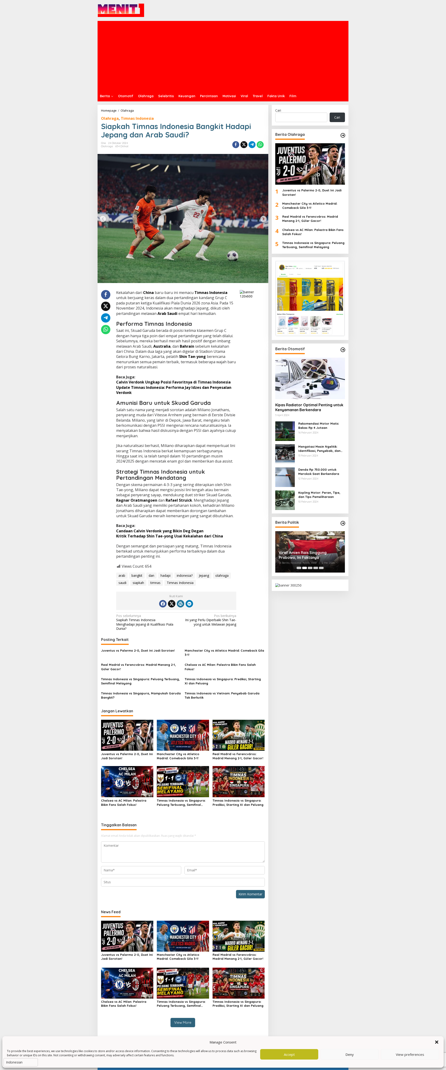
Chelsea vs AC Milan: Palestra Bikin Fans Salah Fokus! (220, 667)
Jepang (204, 575)
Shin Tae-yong (192, 356)
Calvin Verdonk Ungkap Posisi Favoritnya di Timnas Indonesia (173, 382)
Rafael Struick (179, 500)
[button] (436, 1042)
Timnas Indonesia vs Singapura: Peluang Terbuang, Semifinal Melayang (140, 681)
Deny (349, 1054)
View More (182, 1022)
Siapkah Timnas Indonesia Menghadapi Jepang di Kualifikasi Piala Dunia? (144, 622)
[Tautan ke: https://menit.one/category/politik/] (343, 523)
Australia (162, 346)
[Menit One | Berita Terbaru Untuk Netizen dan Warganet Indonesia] (121, 10)
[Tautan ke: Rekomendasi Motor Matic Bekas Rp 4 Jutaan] (285, 430)
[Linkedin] (189, 603)
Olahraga (110, 118)
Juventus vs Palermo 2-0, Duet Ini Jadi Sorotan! (138, 650)
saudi (122, 582)
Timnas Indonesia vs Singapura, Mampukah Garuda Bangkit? (141, 695)
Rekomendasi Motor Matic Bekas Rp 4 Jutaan (318, 426)
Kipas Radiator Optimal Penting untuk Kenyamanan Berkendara (309, 407)
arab (121, 575)
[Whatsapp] (260, 144)
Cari (278, 110)
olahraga (222, 575)
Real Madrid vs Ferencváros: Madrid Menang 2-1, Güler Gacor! (138, 667)
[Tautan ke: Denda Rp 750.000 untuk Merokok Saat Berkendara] (285, 476)
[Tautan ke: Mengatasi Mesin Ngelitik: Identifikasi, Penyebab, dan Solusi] (285, 453)
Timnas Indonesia (137, 118)
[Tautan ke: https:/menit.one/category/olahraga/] (343, 135)
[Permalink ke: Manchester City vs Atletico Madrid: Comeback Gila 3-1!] (183, 735)
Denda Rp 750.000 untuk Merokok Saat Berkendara (318, 472)
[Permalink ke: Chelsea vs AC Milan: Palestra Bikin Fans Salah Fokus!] (127, 781)
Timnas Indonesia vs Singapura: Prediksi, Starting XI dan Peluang (223, 681)
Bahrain (187, 346)
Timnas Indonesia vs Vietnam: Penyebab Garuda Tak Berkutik (222, 695)
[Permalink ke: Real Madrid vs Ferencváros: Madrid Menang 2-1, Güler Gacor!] (239, 735)
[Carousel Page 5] (321, 568)
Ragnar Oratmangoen (136, 500)
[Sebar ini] (235, 144)
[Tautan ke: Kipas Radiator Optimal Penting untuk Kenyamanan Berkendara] (310, 378)
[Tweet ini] (243, 144)
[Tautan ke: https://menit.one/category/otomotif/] (343, 350)
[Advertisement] (223, 55)
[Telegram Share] (252, 144)
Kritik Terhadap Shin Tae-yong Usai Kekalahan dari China (169, 536)
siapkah (138, 582)
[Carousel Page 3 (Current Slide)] (310, 568)
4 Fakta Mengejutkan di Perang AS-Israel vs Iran (307, 552)
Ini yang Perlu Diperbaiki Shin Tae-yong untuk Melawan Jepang (210, 620)
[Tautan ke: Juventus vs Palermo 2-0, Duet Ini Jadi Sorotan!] (310, 164)
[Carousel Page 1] (299, 568)
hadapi (166, 575)
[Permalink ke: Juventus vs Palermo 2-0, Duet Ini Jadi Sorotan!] (127, 735)
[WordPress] (180, 603)
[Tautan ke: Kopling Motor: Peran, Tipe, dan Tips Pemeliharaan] (285, 499)
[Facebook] (163, 603)
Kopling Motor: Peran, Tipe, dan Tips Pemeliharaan (319, 495)
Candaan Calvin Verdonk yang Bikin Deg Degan (159, 530)
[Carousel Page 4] (315, 568)
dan (151, 575)
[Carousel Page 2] (304, 568)
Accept (289, 1054)
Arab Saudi (167, 313)
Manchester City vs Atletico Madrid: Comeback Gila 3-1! (224, 653)
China (148, 292)
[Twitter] (171, 603)
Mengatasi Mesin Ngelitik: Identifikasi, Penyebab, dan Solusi (319, 449)
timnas (155, 582)
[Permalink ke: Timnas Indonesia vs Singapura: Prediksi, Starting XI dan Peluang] (239, 781)
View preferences (410, 1054)
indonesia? (185, 575)
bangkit (136, 575)
